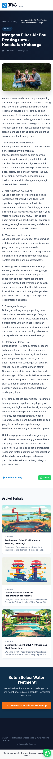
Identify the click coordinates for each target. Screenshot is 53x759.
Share (46, 477)
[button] (47, 753)
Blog (15, 21)
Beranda (5, 21)
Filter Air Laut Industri (11, 753)
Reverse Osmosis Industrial (32, 753)
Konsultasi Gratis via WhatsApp (26, 705)
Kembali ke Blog (12, 477)
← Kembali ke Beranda (26, 744)
